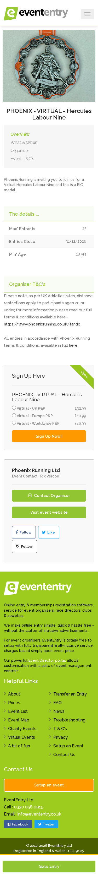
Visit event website (49, 512)
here (73, 345)
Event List (18, 711)
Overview (20, 134)
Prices (14, 702)
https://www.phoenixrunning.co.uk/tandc (42, 324)
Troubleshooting (69, 720)
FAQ (57, 702)
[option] (49, 65)
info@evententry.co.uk (39, 814)
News (59, 711)
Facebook (19, 824)
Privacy (60, 737)
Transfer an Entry (70, 694)
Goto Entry (49, 866)
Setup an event (49, 785)
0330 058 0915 (28, 807)
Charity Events (22, 728)
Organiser (19, 150)
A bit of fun (19, 745)
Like (51, 532)
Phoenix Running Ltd (36, 470)
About (14, 694)
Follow (25, 532)
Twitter (48, 824)
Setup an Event (68, 745)
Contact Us (64, 754)
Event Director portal (47, 660)
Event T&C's (22, 158)
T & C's (60, 728)
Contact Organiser (51, 495)
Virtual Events (21, 737)
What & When (23, 142)
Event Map (18, 720)
